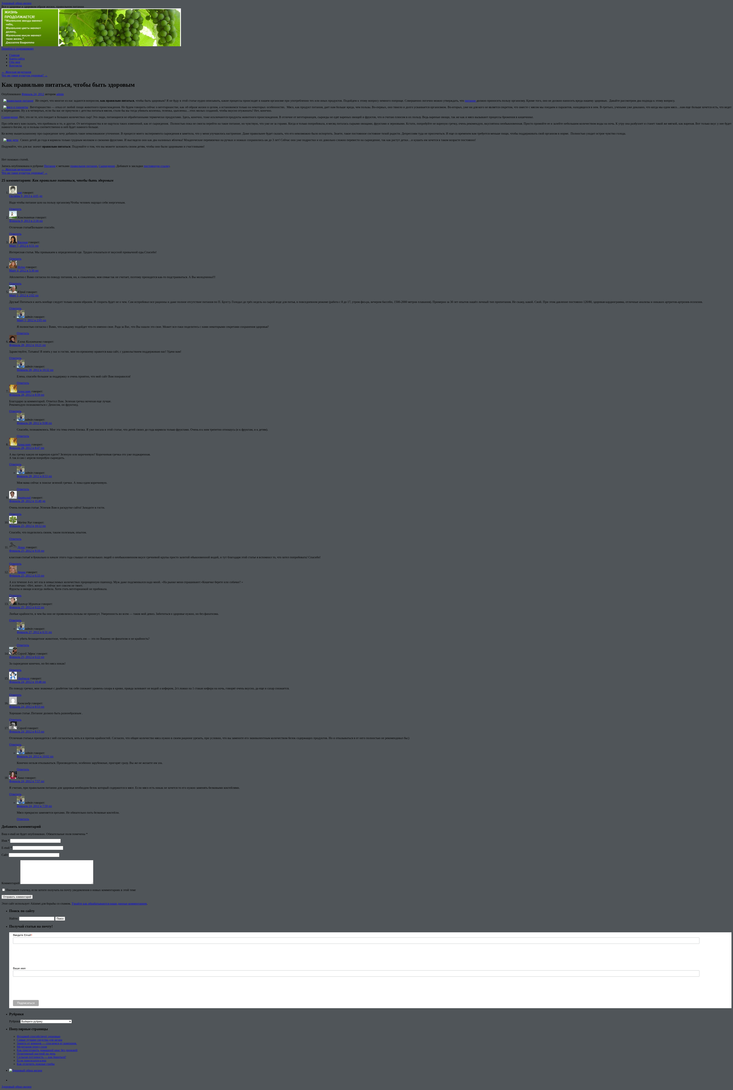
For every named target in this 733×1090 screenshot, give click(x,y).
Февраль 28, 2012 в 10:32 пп (35, 370)
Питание (50, 166)
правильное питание (83, 166)
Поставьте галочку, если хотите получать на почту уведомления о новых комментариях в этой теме (71, 890)
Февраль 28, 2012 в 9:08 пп (34, 423)
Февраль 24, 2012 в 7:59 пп (34, 806)
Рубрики (14, 1021)
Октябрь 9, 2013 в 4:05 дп (25, 196)
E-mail (7, 847)
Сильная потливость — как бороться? (41, 1057)
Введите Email (22, 935)
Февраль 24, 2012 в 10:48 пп (27, 681)
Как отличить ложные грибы (36, 1064)
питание (470, 100)
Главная (14, 55)
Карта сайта (17, 58)
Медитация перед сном (32, 1046)
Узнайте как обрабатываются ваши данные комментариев (109, 903)
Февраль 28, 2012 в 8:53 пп (34, 476)
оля (20, 192)
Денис (21, 547)
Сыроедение (10, 117)
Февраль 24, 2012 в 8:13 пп (26, 731)
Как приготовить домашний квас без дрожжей (47, 1050)
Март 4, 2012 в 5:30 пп (24, 270)
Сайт (5, 854)
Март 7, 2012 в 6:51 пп (24, 245)
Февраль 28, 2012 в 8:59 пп (26, 394)
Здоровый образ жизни (16, 3)
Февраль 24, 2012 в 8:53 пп (26, 706)
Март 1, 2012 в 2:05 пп (31, 320)
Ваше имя (19, 968)
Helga (21, 267)
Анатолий (24, 497)
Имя (5, 840)
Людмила (24, 678)
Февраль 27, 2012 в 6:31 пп (34, 632)
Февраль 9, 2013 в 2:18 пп (26, 220)
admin (60, 94)
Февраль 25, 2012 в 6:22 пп (26, 607)
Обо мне (14, 62)
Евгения (23, 242)
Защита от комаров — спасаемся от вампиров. (47, 1043)
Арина (22, 572)
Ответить (15, 209)
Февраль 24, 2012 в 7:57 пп (26, 781)
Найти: (13, 918)
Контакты (15, 65)
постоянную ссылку (157, 166)
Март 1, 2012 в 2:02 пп (24, 295)
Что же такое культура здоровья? (25, 75)
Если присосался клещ (31, 1060)
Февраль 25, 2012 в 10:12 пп (27, 526)
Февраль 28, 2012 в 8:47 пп (26, 448)
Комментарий (10, 883)
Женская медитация (16, 72)
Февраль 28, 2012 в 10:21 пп (27, 345)
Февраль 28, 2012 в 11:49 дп (27, 501)
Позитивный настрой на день (36, 1053)
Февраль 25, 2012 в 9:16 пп (26, 550)
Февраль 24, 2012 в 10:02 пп (35, 756)
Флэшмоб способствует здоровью (38, 1036)
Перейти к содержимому (18, 48)
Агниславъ (24, 391)
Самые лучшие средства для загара (39, 1039)
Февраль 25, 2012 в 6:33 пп (26, 575)
